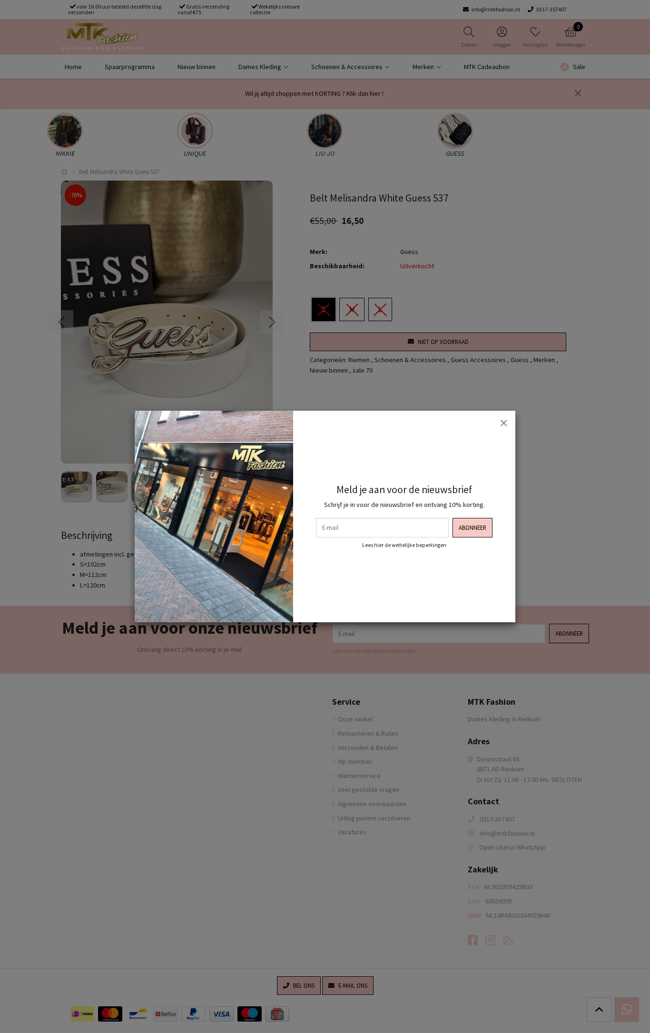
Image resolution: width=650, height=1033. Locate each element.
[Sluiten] (503, 423)
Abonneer (472, 527)
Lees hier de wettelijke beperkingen (404, 545)
